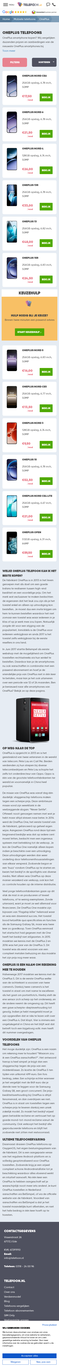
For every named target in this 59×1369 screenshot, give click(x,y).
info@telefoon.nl (14, 1258)
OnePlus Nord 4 (32, 148)
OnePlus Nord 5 (32, 350)
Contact (9, 1287)
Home (6, 19)
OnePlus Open (31, 532)
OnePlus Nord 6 (32, 112)
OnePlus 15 (29, 459)
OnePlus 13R (30, 185)
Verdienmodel (12, 1296)
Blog (7, 1301)
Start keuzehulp (28, 332)
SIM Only (9, 1315)
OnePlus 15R (30, 258)
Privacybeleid (49, 1325)
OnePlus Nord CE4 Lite (37, 496)
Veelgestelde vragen (16, 1320)
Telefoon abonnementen (19, 1310)
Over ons (9, 1291)
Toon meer (8, 50)
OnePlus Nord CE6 (34, 76)
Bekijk (46, 97)
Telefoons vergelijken (16, 1305)
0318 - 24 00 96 (25, 1266)
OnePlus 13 (29, 221)
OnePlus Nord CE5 (34, 386)
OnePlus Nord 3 (32, 423)
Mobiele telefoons (24, 19)
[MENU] (5, 5)
